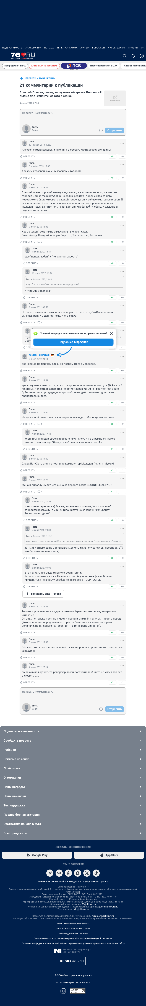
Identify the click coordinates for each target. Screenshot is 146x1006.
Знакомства (33, 48)
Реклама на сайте (16, 759)
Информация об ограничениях (73, 923)
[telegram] (49, 873)
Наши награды (14, 787)
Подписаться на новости (22, 731)
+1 (112, 449)
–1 (122, 347)
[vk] (59, 873)
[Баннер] (74, 66)
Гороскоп (98, 48)
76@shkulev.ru (89, 904)
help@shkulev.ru (81, 909)
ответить (29, 156)
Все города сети (15, 833)
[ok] (68, 873)
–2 (122, 424)
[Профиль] (141, 56)
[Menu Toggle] (4, 56)
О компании (12, 777)
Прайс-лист (12, 768)
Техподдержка (14, 805)
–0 (122, 156)
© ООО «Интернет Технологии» (73, 982)
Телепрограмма (67, 48)
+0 (112, 156)
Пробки (133, 48)
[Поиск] (124, 56)
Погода (49, 48)
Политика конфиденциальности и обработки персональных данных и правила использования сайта (73, 943)
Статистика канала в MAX (22, 824)
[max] (77, 873)
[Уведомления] (133, 56)
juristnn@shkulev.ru (108, 907)
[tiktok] (96, 873)
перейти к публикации (40, 78)
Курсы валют (116, 48)
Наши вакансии (15, 796)
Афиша (84, 48)
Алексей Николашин (39, 355)
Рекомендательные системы (73, 933)
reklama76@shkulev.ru (103, 916)
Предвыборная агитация (22, 814)
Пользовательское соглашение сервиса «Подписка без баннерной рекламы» (73, 938)
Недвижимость (12, 48)
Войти (35, 130)
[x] (86, 873)
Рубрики (10, 750)
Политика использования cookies (73, 928)
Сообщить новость (17, 740)
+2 (112, 682)
